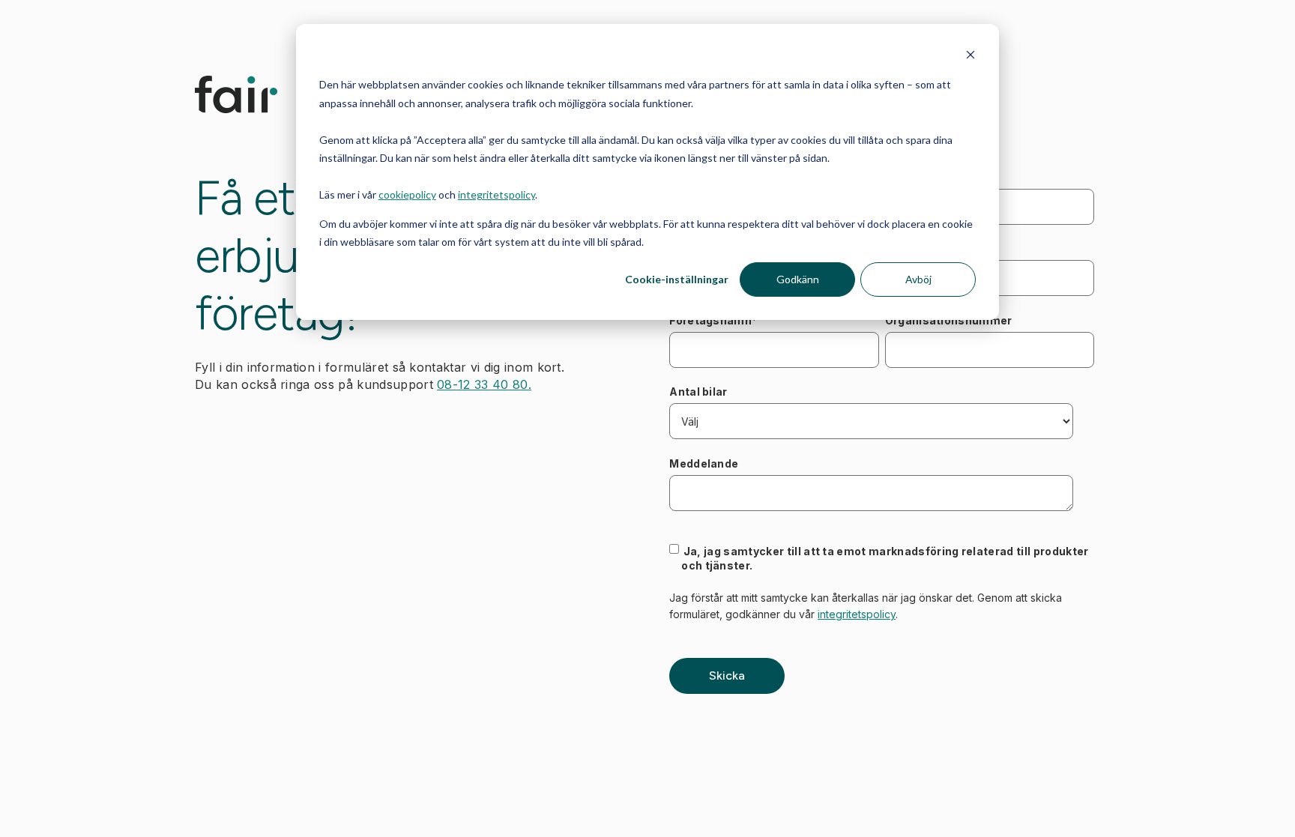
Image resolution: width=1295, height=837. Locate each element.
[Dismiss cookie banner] (970, 56)
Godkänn (797, 279)
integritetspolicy (496, 194)
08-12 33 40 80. (484, 384)
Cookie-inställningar (676, 279)
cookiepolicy (407, 194)
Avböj (918, 279)
